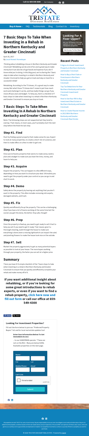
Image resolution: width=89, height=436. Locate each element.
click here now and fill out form (30, 297)
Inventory (74, 26)
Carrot (64, 433)
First (17, 362)
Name (18, 354)
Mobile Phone (22, 366)
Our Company (48, 2)
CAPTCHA (19, 374)
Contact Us (61, 26)
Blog (50, 26)
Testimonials (39, 26)
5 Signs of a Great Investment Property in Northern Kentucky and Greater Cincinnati (72, 68)
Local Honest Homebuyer (16, 59)
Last (32, 362)
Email (33, 366)
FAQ (27, 26)
